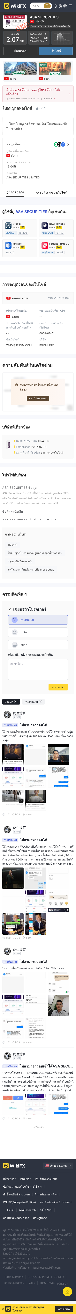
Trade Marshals (13, 1276)
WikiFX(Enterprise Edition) (19, 1202)
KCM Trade (47, 1283)
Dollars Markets (14, 1283)
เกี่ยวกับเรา (9, 1178)
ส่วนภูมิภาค (40, 1218)
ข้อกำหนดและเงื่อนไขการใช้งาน (22, 1186)
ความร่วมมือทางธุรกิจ (16, 1218)
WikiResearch (27, 1210)
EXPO (10, 1210)
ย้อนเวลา (20, 51)
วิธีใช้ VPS (46, 1210)
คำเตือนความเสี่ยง (46, 1178)
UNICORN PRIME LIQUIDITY (46, 1276)
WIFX (32, 1283)
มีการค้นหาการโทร (46, 1194)
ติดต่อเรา (25, 1178)
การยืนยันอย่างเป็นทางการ (56, 1202)
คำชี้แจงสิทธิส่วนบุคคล (17, 1194)
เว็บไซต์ (55, 51)
